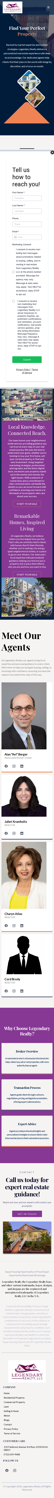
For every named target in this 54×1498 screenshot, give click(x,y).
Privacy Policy (23, 369)
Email (15, 231)
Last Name (18, 205)
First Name (18, 192)
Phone (15, 218)
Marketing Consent (21, 244)
